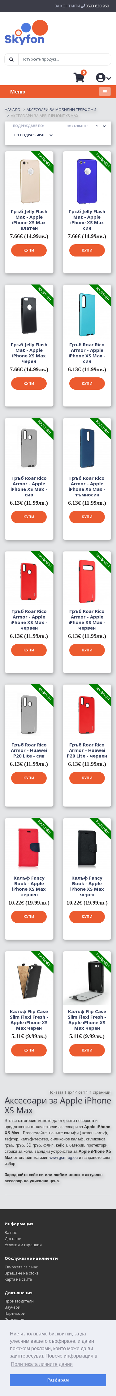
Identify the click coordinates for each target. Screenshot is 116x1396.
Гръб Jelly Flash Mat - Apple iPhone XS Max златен (29, 219)
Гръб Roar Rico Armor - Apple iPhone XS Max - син (87, 352)
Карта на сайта (18, 1279)
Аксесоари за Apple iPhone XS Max (44, 115)
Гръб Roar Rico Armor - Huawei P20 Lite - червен (87, 750)
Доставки (13, 1238)
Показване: (77, 126)
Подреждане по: (28, 126)
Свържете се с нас (21, 1267)
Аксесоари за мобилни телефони (61, 109)
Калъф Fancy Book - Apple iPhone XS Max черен (87, 886)
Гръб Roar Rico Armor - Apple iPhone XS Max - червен (29, 619)
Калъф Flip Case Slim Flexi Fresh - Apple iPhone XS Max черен (29, 1019)
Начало (12, 109)
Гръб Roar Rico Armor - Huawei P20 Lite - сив (29, 750)
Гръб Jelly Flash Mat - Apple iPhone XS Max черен (29, 352)
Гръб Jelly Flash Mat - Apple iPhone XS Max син (87, 219)
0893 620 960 (97, 6)
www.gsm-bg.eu (63, 1157)
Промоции (14, 1319)
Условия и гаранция (23, 1244)
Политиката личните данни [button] (42, 1364)
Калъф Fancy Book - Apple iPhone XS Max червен (29, 886)
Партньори (15, 1313)
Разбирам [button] (58, 1380)
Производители (19, 1301)
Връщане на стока (22, 1273)
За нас (11, 1232)
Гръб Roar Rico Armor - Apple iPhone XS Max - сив (29, 486)
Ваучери (12, 1307)
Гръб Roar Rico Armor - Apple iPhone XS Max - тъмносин (87, 486)
